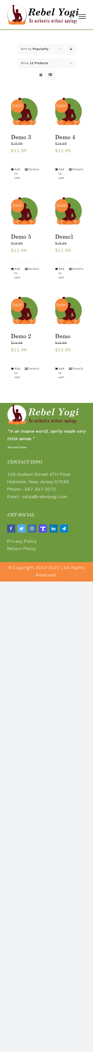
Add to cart (17, 174)
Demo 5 (21, 236)
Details (33, 169)
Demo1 (64, 236)
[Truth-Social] (43, 526)
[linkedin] (54, 528)
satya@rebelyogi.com (45, 497)
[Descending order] (71, 49)
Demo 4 (65, 137)
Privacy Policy (22, 542)
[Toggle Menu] (82, 16)
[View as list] (50, 75)
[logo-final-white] (43, 407)
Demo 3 (21, 137)
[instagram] (32, 528)
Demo (62, 336)
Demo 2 (21, 336)
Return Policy (21, 549)
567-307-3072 (40, 490)
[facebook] (11, 528)
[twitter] (22, 528)
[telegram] (64, 528)
